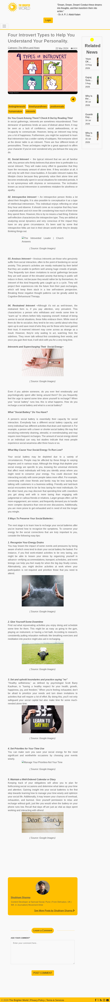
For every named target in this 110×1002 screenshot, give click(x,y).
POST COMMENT (42, 973)
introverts (30, 111)
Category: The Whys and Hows (24, 48)
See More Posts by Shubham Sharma (53, 910)
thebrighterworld (17, 106)
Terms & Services (55, 1000)
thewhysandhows (38, 106)
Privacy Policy (37, 1000)
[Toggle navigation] (4, 26)
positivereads (57, 106)
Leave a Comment (42, 930)
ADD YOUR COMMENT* (20, 938)
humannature (15, 111)
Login (48, 20)
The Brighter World (18, 1000)
